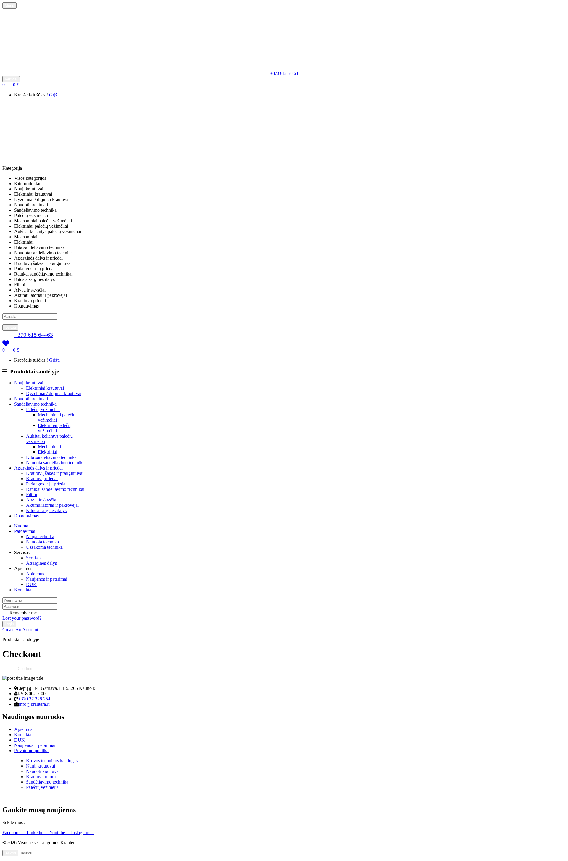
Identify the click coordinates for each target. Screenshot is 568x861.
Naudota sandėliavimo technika (55, 462)
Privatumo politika (31, 750)
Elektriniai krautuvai (45, 388)
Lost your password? (21, 618)
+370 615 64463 (284, 73)
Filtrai (31, 494)
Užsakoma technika (44, 547)
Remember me (23, 612)
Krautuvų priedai (42, 478)
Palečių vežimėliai (43, 409)
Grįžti (54, 94)
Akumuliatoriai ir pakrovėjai (52, 505)
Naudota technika (42, 541)
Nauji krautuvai (40, 765)
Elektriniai (47, 451)
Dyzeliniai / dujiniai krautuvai (53, 393)
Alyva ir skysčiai (41, 499)
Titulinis (9, 668)
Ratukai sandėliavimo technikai (55, 489)
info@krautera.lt (34, 704)
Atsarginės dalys (41, 563)
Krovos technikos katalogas (52, 760)
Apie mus (35, 573)
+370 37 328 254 (34, 698)
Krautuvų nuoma (42, 776)
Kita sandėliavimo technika (51, 457)
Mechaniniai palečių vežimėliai (56, 417)
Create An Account (20, 629)
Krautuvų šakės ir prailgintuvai (54, 473)
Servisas (33, 557)
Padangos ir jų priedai (46, 483)
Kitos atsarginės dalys (46, 510)
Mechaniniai (49, 446)
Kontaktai (23, 734)
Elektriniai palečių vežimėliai (55, 428)
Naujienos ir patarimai (46, 579)
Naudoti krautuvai (43, 771)
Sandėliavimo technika (47, 781)
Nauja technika (40, 536)
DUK (31, 584)
